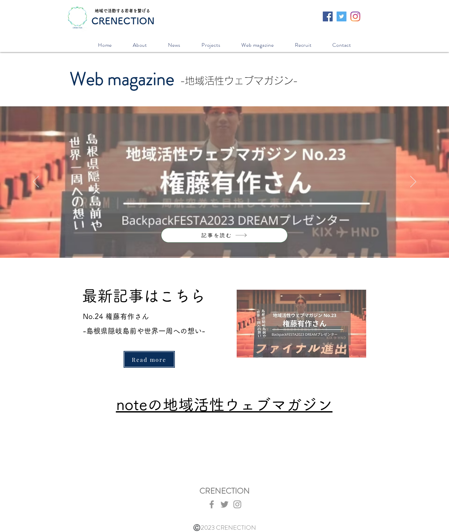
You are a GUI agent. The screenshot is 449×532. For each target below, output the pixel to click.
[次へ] (413, 182)
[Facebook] (211, 504)
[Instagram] (355, 16)
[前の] (36, 182)
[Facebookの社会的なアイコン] (328, 16)
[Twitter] (224, 504)
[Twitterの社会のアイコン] (341, 16)
